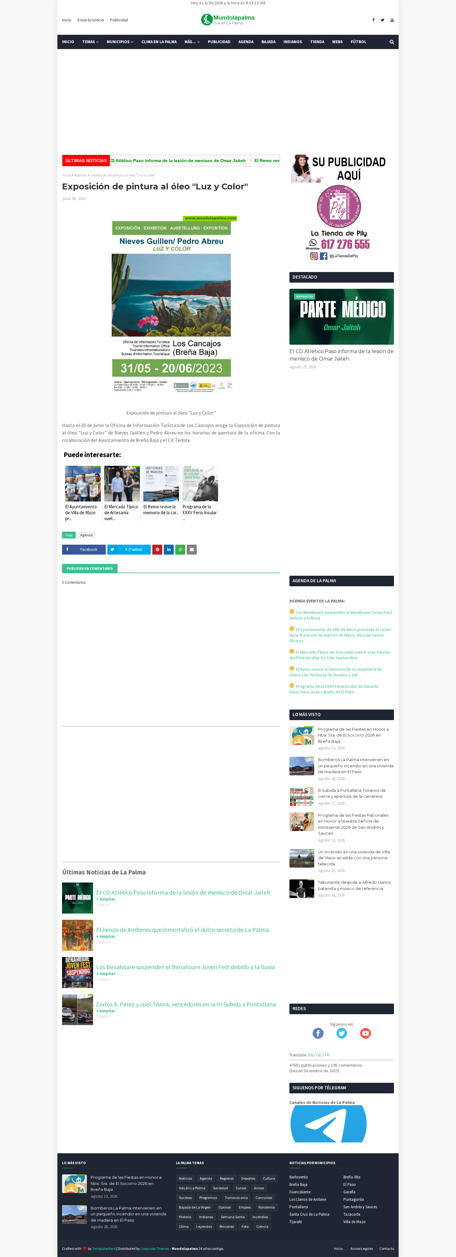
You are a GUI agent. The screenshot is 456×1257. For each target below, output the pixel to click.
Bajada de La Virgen (195, 1207)
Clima (184, 1226)
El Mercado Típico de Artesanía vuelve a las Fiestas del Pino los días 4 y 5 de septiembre (339, 654)
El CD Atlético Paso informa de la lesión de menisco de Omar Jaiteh (153, 160)
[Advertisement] (228, 101)
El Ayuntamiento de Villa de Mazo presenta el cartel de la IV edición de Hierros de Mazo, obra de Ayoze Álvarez (340, 635)
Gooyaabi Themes (155, 1248)
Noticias (185, 1178)
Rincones (227, 1226)
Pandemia (266, 1207)
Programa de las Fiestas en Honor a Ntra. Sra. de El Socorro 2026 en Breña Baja (353, 735)
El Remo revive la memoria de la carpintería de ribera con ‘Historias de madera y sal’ (335, 672)
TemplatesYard (104, 1248)
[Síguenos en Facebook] (318, 1037)
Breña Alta (351, 1177)
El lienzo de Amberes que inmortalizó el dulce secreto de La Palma (182, 929)
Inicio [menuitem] (68, 41)
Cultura (269, 1178)
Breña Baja (298, 1184)
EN (310, 1055)
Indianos (206, 1216)
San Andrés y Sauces (360, 1206)
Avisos (259, 1188)
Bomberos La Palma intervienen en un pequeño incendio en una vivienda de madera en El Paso (356, 765)
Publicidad (119, 20)
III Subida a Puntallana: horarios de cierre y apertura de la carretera (352, 793)
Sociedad (220, 1188)
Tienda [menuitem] (317, 41)
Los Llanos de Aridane (307, 1199)
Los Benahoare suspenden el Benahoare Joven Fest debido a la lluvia (185, 967)
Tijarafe (295, 1221)
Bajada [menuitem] (268, 41)
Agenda (80, 175)
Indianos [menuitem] (293, 41)
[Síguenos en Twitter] (341, 1037)
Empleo (245, 1207)
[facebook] (373, 20)
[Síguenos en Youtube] (365, 1037)
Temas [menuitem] (88, 41)
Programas (208, 1197)
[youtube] (391, 20)
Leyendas (204, 1226)
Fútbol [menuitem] (358, 41)
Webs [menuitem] (337, 41)
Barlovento (298, 1177)
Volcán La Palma (192, 1188)
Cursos (241, 1188)
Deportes (248, 1178)
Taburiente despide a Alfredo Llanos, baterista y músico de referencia (354, 885)
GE (318, 1055)
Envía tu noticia (91, 20)
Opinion (224, 1207)
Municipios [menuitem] (118, 41)
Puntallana (298, 1206)
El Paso (349, 1184)
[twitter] (382, 20)
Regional (227, 1178)
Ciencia (262, 1226)
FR (327, 1055)
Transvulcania (236, 1197)
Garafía (349, 1192)
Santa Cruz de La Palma (309, 1214)
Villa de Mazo (354, 1221)
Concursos (264, 1197)
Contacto (386, 1248)
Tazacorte (351, 1214)
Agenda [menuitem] (246, 41)
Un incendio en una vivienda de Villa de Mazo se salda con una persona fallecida (354, 857)
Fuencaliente (300, 1192)
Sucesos (185, 1197)
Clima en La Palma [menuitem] (159, 41)
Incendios (260, 1216)
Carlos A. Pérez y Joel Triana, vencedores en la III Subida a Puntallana (186, 1004)
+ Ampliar (105, 899)
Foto (245, 1226)
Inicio (66, 20)
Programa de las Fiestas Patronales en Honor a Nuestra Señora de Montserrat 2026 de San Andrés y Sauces (353, 824)
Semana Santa (233, 1216)
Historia (185, 1216)
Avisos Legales (362, 1248)
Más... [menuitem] (190, 41)
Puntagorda (353, 1199)
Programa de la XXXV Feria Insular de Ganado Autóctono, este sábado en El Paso (333, 689)
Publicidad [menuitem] (219, 41)
